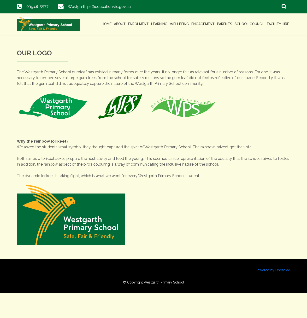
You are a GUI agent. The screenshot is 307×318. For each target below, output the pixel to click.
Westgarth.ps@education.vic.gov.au (99, 6)
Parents (224, 24)
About (120, 24)
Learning (159, 24)
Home (107, 24)
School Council (250, 24)
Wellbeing (179, 24)
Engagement (203, 24)
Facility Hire (278, 24)
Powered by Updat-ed (272, 270)
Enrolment (138, 24)
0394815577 (37, 6)
